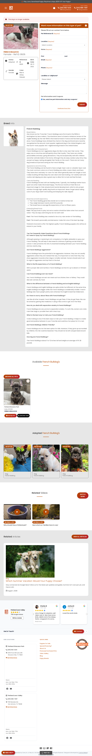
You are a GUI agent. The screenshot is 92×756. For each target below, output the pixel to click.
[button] (33, 614)
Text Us (46, 753)
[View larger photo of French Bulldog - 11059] (28, 381)
